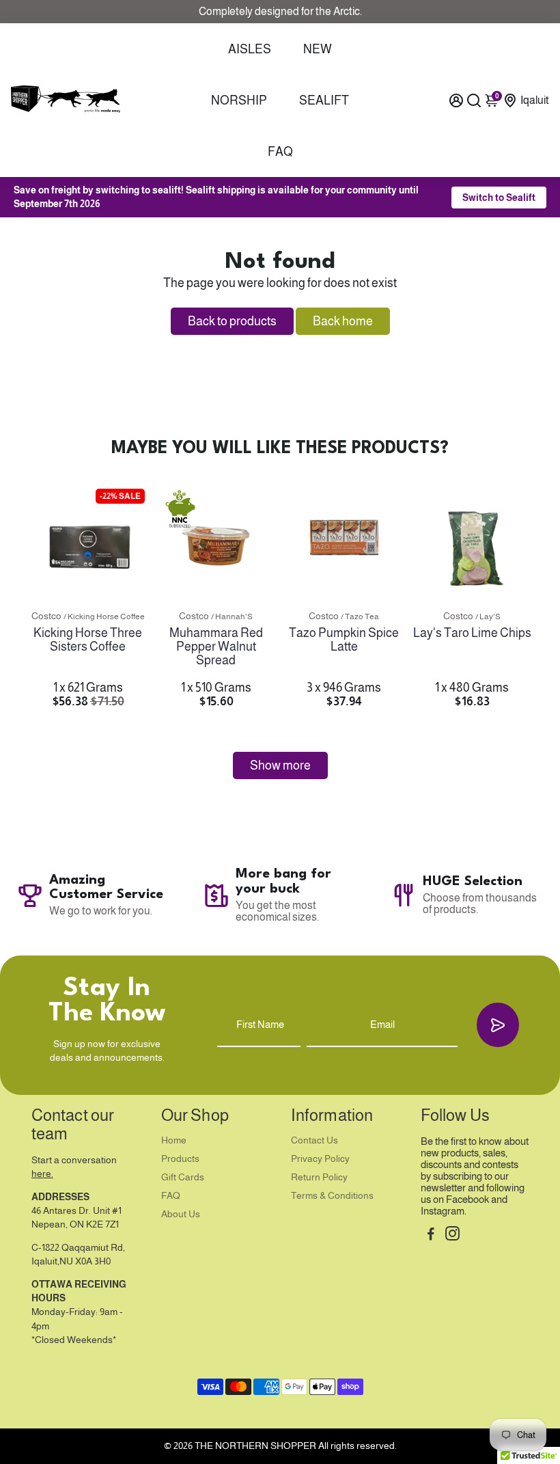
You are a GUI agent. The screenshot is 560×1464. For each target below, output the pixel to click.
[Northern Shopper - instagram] (452, 1235)
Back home (343, 321)
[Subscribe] (498, 1025)
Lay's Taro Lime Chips (472, 633)
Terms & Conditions (332, 1196)
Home (173, 1140)
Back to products (232, 321)
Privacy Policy (320, 1159)
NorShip (239, 100)
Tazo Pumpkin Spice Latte (344, 639)
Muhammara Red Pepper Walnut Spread (216, 646)
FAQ (280, 152)
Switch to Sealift (498, 197)
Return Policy (319, 1177)
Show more (280, 765)
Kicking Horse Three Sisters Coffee (87, 639)
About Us (180, 1214)
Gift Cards (182, 1177)
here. (42, 1174)
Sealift (324, 100)
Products (180, 1159)
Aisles (249, 49)
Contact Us (314, 1140)
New (317, 49)
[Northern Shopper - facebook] (430, 1235)
